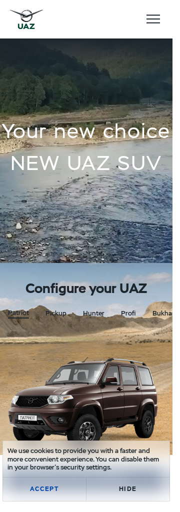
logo (26, 19)
